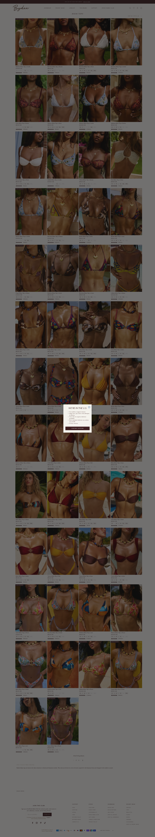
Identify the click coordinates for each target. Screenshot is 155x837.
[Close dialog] (89, 407)
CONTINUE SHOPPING (77, 428)
